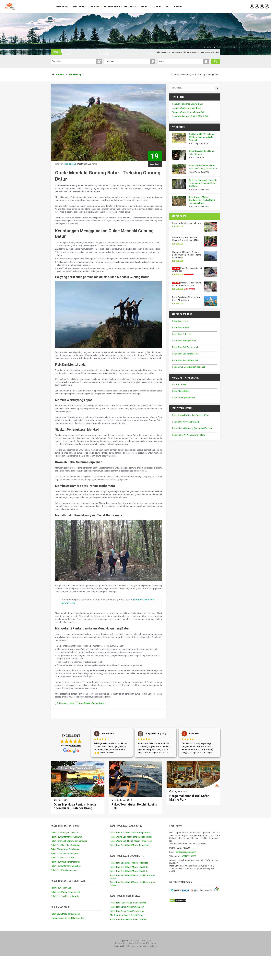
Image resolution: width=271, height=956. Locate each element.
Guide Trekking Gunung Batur (91, 703)
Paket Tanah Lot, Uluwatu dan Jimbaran (69, 841)
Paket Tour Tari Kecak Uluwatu (65, 896)
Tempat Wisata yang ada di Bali (186, 108)
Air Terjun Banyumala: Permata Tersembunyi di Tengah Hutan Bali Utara (203, 183)
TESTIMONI (156, 6)
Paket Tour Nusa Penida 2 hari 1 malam (128, 919)
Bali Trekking (75, 74)
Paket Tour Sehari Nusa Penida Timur (127, 911)
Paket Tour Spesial (180, 327)
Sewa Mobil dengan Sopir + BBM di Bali (190, 116)
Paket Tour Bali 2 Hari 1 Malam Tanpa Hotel (130, 832)
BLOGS (144, 6)
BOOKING (178, 6)
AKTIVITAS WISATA (112, 6)
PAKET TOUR (78, 6)
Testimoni (151, 943)
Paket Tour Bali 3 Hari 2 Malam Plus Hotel (129, 867)
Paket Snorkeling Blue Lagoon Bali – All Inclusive (186, 298)
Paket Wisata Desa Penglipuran (65, 849)
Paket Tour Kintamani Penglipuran (66, 837)
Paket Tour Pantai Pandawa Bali (65, 892)
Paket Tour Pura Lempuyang (64, 870)
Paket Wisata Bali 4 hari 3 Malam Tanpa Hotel (131, 841)
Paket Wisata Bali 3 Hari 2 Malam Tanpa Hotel (131, 837)
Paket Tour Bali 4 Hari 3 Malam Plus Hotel (129, 871)
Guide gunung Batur (66, 703)
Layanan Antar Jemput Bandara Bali (67, 918)
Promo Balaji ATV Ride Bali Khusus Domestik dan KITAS (185, 239)
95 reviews (75, 745)
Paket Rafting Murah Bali (183, 397)
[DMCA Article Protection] (177, 902)
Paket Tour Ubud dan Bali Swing (65, 845)
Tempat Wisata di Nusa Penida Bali (188, 112)
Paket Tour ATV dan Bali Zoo (185, 422)
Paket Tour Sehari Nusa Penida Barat (127, 907)
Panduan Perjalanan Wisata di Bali (187, 104)
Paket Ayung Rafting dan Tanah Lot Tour (191, 415)
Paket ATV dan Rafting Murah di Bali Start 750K (186, 284)
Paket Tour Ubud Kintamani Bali (65, 862)
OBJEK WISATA (130, 6)
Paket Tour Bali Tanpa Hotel (185, 347)
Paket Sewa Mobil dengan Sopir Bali (188, 367)
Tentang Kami (121, 943)
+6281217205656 (188, 856)
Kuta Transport (132, 946)
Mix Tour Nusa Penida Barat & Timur (127, 915)
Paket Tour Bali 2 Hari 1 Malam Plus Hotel (129, 863)
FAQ (167, 6)
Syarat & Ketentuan (137, 943)
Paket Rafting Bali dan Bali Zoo (186, 223)
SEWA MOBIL (94, 6)
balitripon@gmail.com (186, 852)
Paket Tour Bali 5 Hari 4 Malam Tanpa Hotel (130, 845)
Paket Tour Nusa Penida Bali (185, 360)
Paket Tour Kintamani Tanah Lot (65, 866)
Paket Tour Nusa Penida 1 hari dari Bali (128, 903)
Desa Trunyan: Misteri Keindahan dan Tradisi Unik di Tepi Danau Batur (202, 200)
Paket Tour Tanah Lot (61, 888)
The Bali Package (149, 946)
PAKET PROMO (62, 6)
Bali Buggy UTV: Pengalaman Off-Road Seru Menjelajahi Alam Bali (202, 137)
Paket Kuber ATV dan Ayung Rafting (188, 435)
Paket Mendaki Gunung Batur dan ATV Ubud (192, 428)
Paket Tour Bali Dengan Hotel (185, 354)
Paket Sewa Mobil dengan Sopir (65, 914)
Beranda (60, 74)
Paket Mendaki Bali (180, 391)
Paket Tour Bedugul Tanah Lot (65, 832)
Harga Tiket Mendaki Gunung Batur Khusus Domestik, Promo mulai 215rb (186, 255)
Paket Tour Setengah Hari (184, 340)
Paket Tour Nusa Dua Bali (62, 857)
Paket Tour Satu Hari (181, 334)
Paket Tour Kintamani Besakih (64, 853)
